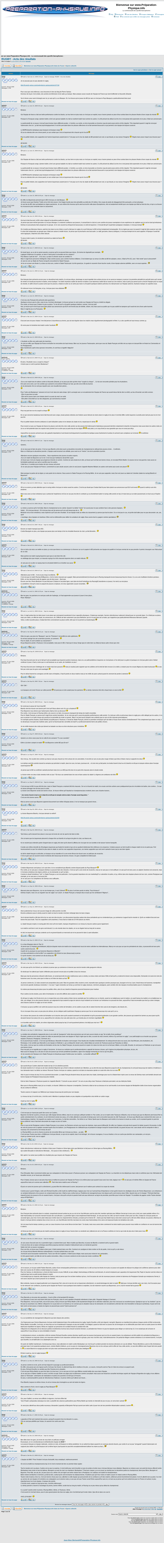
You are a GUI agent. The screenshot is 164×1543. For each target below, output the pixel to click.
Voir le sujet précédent (140, 70)
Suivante (28, 61)
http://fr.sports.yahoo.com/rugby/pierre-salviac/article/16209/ (40, 818)
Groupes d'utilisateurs (147, 14)
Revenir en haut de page (9, 101)
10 (24, 61)
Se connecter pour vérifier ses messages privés (136, 16)
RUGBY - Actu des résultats (18, 59)
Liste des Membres (132, 14)
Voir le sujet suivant (155, 70)
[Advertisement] (56, 47)
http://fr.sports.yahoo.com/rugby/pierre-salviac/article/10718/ (40, 85)
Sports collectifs (71, 66)
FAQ (112, 14)
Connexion (156, 16)
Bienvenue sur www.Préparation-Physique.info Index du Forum (44, 66)
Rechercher (119, 14)
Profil (117, 16)
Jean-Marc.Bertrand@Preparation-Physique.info (82, 1540)
